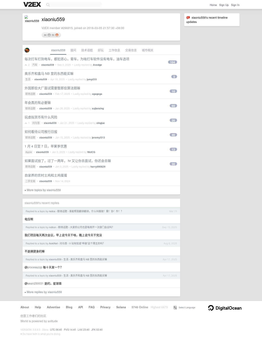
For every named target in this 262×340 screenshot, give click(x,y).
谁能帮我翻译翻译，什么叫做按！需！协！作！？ (96, 211)
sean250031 (35, 283)
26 (173, 120)
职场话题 (30, 93)
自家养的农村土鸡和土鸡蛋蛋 (46, 175)
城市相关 (147, 50)
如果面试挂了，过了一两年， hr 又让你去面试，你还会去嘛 (68, 160)
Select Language (186, 307)
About (24, 307)
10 (173, 91)
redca (52, 211)
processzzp (34, 267)
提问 (73, 50)
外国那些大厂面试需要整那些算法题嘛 (52, 88)
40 (173, 134)
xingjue (100, 123)
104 (172, 62)
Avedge (97, 65)
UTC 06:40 (56, 329)
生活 (27, 79)
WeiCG (91, 152)
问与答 (36, 123)
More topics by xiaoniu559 (44, 190)
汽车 (34, 64)
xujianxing (98, 108)
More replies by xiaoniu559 (44, 292)
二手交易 (30, 181)
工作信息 (114, 50)
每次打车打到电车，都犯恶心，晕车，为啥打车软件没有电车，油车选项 (77, 59)
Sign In (235, 5)
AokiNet (53, 243)
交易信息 (131, 50)
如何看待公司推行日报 (41, 131)
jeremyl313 (98, 137)
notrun (52, 227)
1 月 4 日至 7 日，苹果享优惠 (46, 146)
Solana (121, 307)
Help (38, 307)
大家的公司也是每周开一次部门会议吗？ (92, 227)
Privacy (105, 307)
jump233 (92, 79)
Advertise (53, 307)
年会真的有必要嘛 (38, 102)
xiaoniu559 (58, 50)
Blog (69, 307)
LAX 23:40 (83, 329)
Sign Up (224, 5)
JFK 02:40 (97, 329)
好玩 (101, 50)
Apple (28, 152)
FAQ (92, 307)
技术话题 (87, 50)
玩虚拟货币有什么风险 (41, 117)
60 (173, 105)
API (80, 307)
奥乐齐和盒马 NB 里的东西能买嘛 (49, 73)
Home (213, 5)
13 (173, 149)
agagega (97, 94)
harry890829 (97, 166)
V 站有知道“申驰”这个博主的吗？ (87, 243)
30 (173, 163)
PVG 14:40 (70, 329)
